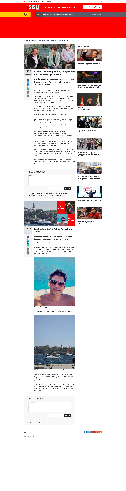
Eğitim (75, 7)
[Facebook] (28, 80)
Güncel (47, 7)
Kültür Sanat (66, 7)
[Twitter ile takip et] (89, 432)
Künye (47, 432)
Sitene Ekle (48, 1)
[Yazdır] (28, 93)
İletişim (52, 432)
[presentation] (29, 14)
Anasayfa (42, 432)
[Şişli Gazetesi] (33, 7)
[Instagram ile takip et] (96, 432)
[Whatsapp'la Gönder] (28, 88)
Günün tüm (97, 14)
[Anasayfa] (25, 1)
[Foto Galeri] (101, 1)
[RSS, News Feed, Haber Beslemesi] (100, 432)
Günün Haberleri (36, 1)
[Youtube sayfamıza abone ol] (93, 432)
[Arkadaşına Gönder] (28, 90)
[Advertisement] (63, 27)
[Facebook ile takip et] (85, 432)
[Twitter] (28, 82)
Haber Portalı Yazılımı (31, 436)
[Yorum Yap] (28, 96)
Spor (59, 7)
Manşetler (29, 1)
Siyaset (53, 7)
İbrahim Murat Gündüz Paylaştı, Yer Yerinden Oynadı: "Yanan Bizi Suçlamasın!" (62, 14)
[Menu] (85, 7)
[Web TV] (97, 1)
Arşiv (43, 1)
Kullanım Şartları (68, 432)
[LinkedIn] (28, 85)
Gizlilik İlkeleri (59, 432)
